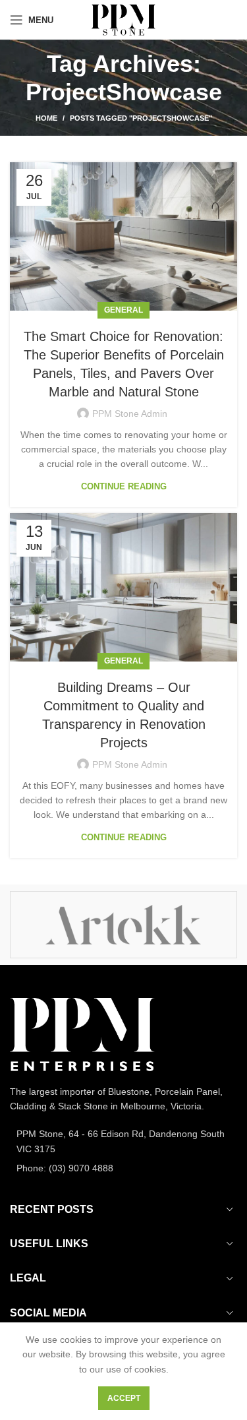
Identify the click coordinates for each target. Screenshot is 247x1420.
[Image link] (82, 1033)
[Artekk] (123, 925)
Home (46, 118)
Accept (123, 1398)
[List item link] (123, 1141)
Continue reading (124, 486)
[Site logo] (123, 19)
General (123, 310)
